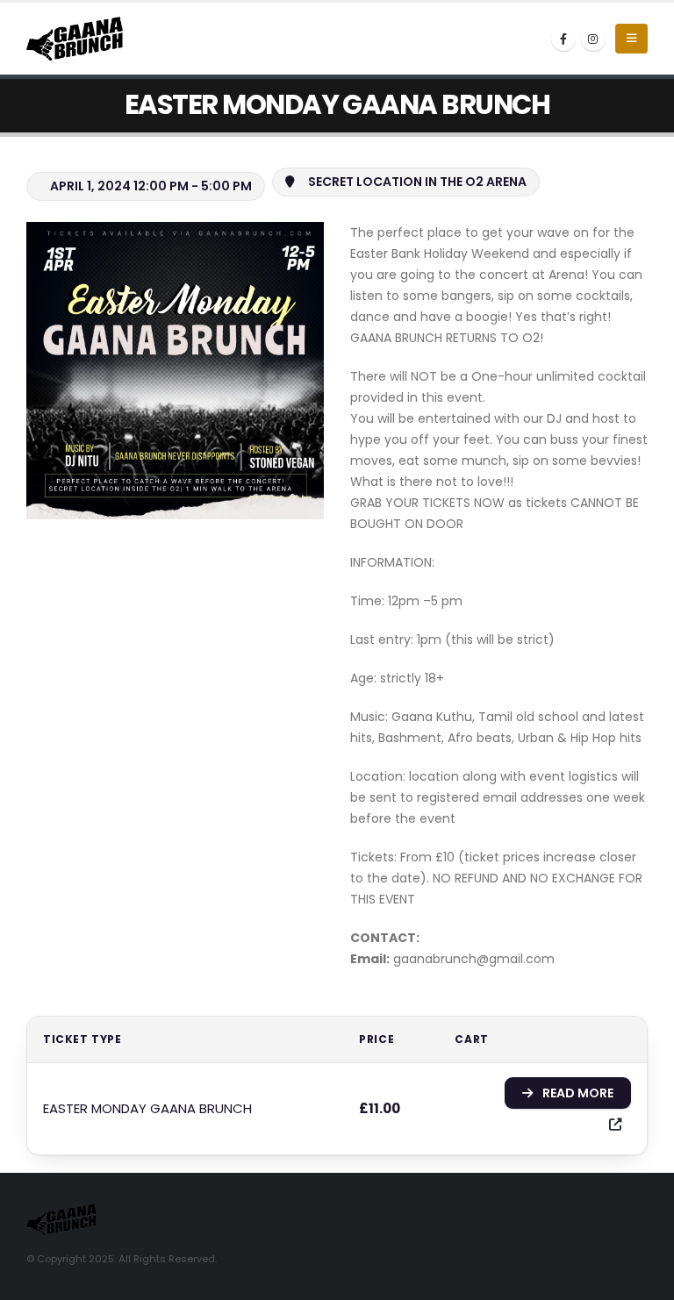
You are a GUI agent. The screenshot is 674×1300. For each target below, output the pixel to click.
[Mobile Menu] (631, 39)
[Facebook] (563, 38)
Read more (577, 1093)
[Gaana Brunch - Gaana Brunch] (74, 39)
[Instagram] (593, 38)
